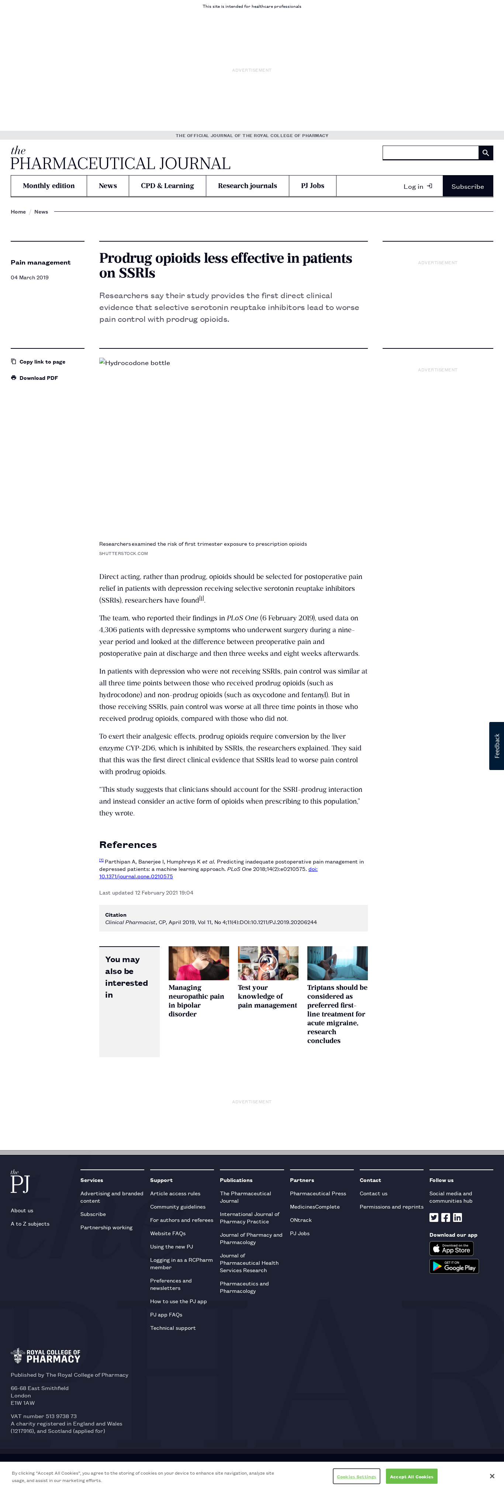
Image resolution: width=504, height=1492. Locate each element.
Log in (414, 185)
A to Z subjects (30, 1223)
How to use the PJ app (178, 1301)
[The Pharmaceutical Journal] (120, 157)
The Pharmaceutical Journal (245, 1196)
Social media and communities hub (451, 1196)
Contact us (373, 1193)
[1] (201, 598)
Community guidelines (178, 1206)
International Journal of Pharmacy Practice (249, 1217)
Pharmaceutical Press (318, 1193)
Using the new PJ (171, 1246)
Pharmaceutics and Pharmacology (244, 1286)
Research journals (247, 185)
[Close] (492, 1476)
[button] (496, 746)
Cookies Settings (356, 1476)
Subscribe (468, 185)
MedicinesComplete (315, 1206)
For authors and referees (181, 1219)
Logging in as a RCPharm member (181, 1263)
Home (18, 211)
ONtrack (301, 1219)
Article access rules (175, 1193)
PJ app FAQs (166, 1314)
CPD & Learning (167, 185)
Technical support (173, 1327)
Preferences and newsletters (171, 1283)
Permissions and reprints (392, 1206)
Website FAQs (168, 1233)
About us (22, 1210)
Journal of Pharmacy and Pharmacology (251, 1238)
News (108, 185)
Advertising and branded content (112, 1196)
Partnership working (106, 1227)
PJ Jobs (312, 185)
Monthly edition (49, 185)
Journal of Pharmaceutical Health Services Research (249, 1262)
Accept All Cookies (412, 1476)
